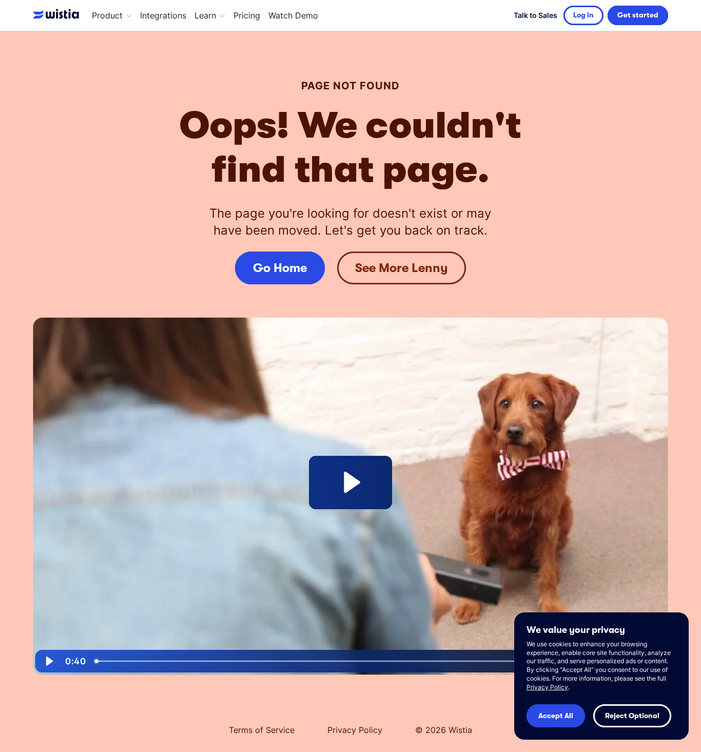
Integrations (163, 15)
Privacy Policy (354, 730)
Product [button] (107, 15)
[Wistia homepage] (58, 15)
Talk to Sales (535, 15)
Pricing (246, 15)
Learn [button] (205, 15)
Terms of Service (262, 730)
